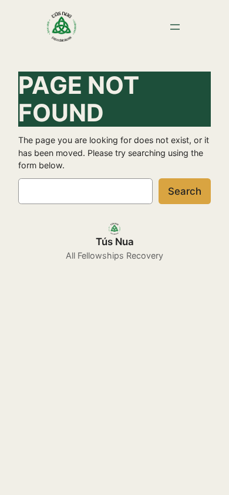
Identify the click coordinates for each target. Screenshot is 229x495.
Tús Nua (115, 242)
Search (184, 191)
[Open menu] (175, 27)
